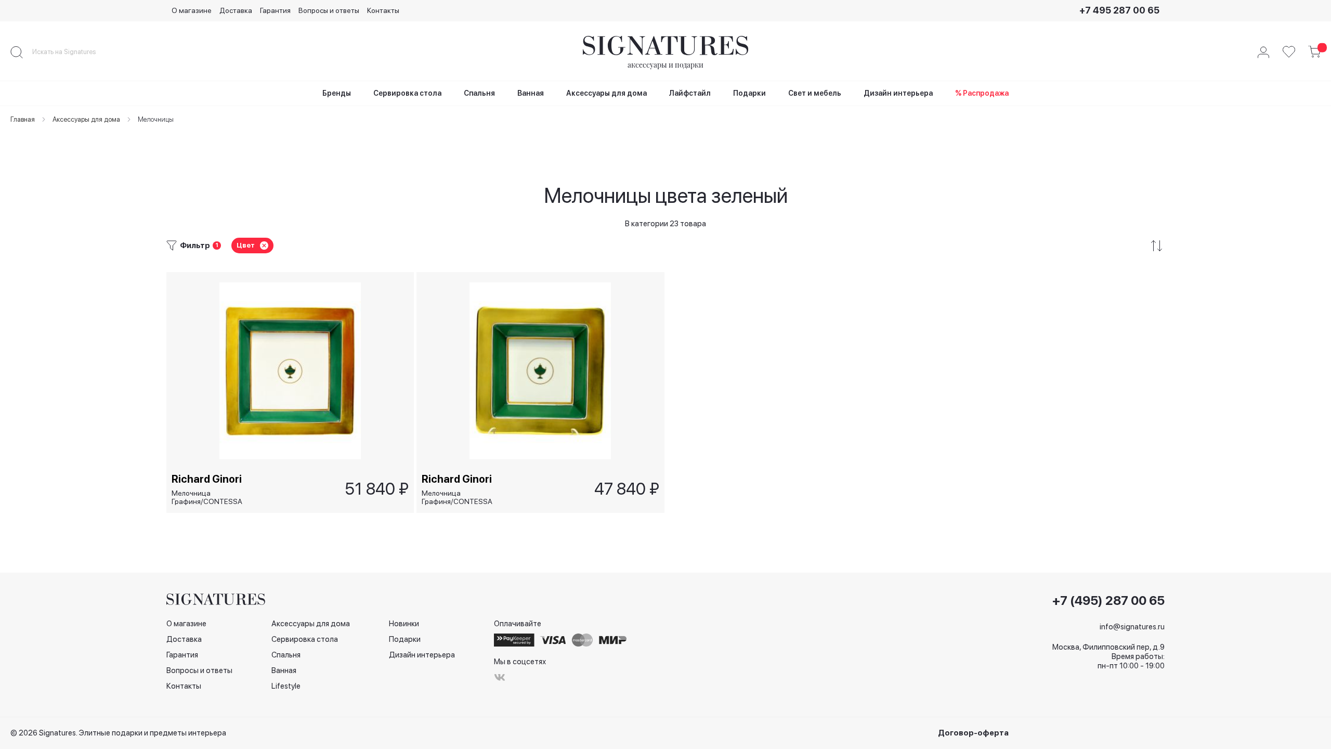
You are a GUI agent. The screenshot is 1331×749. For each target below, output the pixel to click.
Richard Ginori (207, 479)
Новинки (404, 623)
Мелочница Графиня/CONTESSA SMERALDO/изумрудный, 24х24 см (214, 497)
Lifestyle (286, 686)
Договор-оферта (973, 733)
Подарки (405, 639)
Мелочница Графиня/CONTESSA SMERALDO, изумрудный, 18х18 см (464, 497)
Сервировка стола (304, 639)
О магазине (192, 10)
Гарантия (275, 10)
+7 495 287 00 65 (1119, 10)
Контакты (383, 10)
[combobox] (72, 52)
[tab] (665, 246)
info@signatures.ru (1132, 626)
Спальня (286, 655)
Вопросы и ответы (328, 10)
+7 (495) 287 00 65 (1108, 600)
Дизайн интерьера (422, 655)
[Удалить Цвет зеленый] (264, 245)
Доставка (235, 10)
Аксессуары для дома (310, 623)
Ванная (283, 670)
